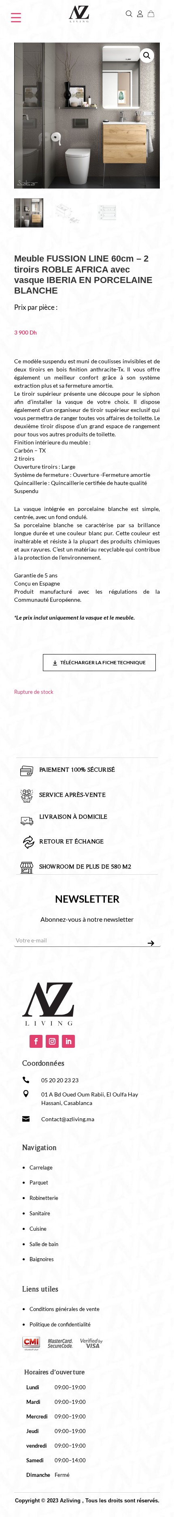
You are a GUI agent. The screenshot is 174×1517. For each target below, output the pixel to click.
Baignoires (42, 1259)
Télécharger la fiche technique (102, 662)
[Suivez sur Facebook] (36, 1041)
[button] (147, 55)
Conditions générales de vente (65, 1309)
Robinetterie (44, 1198)
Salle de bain (44, 1244)
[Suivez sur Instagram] (52, 1041)
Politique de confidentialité (60, 1324)
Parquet (39, 1182)
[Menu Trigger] (16, 17)
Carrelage (41, 1167)
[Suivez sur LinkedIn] (68, 1041)
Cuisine (38, 1228)
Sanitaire (40, 1213)
